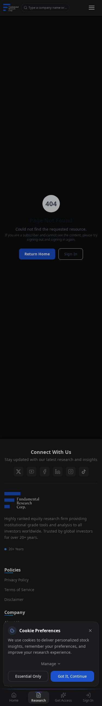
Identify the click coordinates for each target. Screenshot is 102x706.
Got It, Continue (72, 676)
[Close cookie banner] (90, 630)
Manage (48, 663)
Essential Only (28, 676)
